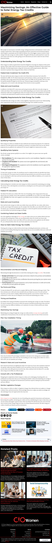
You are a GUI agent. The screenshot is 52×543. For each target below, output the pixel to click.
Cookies (7, 541)
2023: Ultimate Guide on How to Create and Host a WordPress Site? (18, 430)
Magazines (33, 2)
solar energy (21, 216)
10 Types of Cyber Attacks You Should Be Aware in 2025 (43, 423)
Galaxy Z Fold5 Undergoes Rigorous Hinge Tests (42, 430)
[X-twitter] (5, 415)
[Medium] (10, 415)
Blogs (39, 2)
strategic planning (37, 313)
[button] (50, 2)
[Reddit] (7, 415)
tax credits (40, 272)
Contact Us (44, 2)
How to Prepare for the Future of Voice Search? (18, 422)
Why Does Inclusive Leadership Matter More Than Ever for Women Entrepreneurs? (13, 501)
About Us (27, 2)
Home (22, 2)
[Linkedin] (2, 415)
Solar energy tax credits (6, 398)
